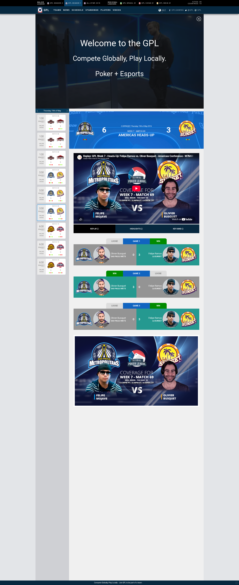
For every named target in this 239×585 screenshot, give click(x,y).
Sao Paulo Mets (118, 256)
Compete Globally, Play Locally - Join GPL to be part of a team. (118, 583)
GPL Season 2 (56, 3)
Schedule (78, 10)
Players (106, 10)
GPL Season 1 (74, 3)
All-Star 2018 (93, 3)
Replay (93, 229)
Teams (57, 10)
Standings (92, 10)
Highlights (135, 229)
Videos (117, 10)
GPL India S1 (165, 3)
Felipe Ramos (155, 253)
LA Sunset (157, 256)
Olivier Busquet (118, 253)
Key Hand (177, 229)
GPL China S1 (148, 3)
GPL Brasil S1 (129, 3)
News (66, 10)
